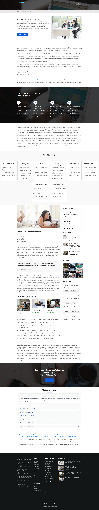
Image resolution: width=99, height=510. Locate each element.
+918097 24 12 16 (21, 484)
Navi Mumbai (74, 285)
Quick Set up (37, 107)
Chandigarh (67, 303)
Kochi (79, 319)
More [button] (71, 2)
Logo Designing (68, 221)
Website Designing (68, 212)
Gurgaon (66, 306)
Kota (65, 308)
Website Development (45, 436)
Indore (78, 295)
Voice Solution (42, 434)
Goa (74, 303)
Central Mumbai (75, 298)
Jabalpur (66, 298)
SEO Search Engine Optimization (57, 436)
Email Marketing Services (43, 438)
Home (28, 2)
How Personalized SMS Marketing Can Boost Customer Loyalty (74, 253)
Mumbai (66, 285)
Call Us (78, 2)
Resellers (47, 488)
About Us (36, 488)
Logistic (35, 474)
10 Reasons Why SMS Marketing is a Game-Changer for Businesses (75, 245)
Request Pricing (22, 34)
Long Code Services (68, 434)
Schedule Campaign (73, 107)
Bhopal (71, 301)
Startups (46, 486)
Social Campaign (48, 472)
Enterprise (47, 484)
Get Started (49, 380)
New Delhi (66, 293)
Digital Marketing (68, 223)
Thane (73, 322)
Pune (65, 287)
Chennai (66, 290)
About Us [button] (34, 2)
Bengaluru (72, 287)
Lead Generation (68, 226)
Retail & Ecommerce (38, 477)
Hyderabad (74, 293)
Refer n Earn (37, 492)
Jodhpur (73, 306)
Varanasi (72, 314)
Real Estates (36, 464)
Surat (65, 301)
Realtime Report (22, 107)
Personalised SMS (55, 107)
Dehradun (66, 322)
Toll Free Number (68, 216)
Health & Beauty (37, 472)
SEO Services (50, 310)
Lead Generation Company (25, 438)
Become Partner (37, 490)
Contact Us (28, 11)
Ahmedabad (74, 290)
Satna (73, 319)
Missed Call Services (69, 219)
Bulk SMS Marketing (34, 434)
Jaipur (72, 295)
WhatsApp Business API (22, 313)
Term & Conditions (38, 496)
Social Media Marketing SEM (71, 214)
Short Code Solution (59, 434)
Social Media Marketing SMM (71, 436)
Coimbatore (75, 316)
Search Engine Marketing (55, 438)
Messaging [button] (42, 2)
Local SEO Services (68, 228)
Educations (36, 466)
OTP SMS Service (36, 310)
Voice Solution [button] (52, 2)
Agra (65, 314)
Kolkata (66, 295)
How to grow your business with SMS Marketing (73, 237)
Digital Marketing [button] (63, 2)
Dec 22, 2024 (67, 464)
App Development (48, 466)
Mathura (72, 308)
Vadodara (66, 319)
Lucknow (66, 311)
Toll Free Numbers (49, 478)
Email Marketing (48, 474)
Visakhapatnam (75, 311)
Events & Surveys (37, 479)
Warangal (66, 316)
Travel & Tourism (37, 475)
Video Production (65, 438)
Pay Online (22, 11)
